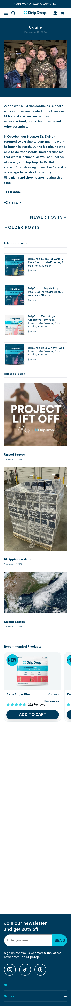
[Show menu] (6, 13)
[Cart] (62, 13)
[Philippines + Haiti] (35, 509)
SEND (59, 940)
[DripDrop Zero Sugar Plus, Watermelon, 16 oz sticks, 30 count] (32, 671)
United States (14, 454)
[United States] (35, 414)
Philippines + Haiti (17, 559)
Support (10, 996)
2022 (17, 191)
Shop (7, 985)
